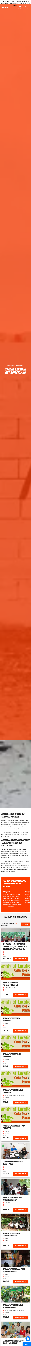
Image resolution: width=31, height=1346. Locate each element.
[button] (27, 1338)
